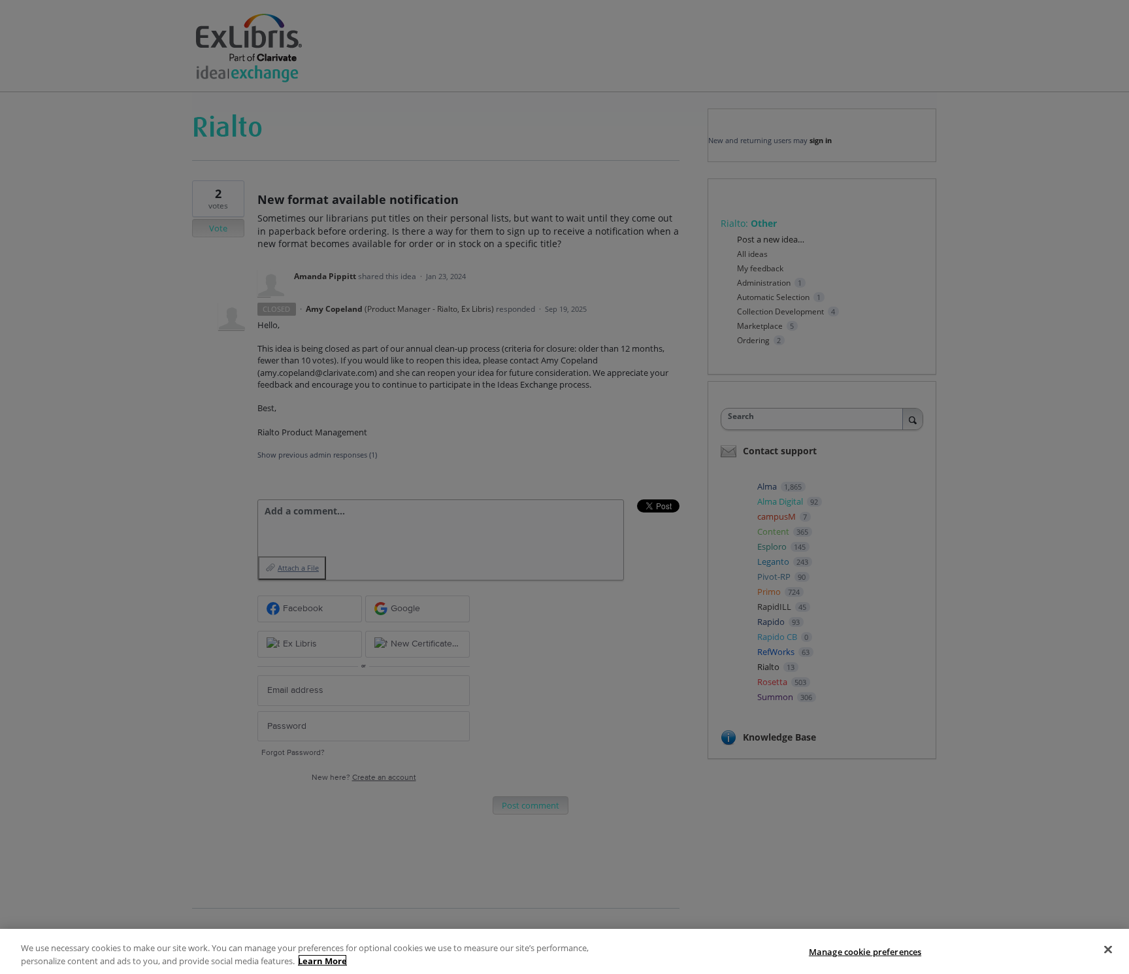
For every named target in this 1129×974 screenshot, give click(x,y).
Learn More (322, 960)
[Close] (1108, 949)
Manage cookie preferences (865, 952)
